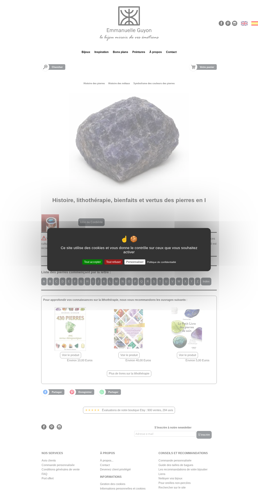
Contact (171, 52)
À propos (155, 52)
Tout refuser (113, 261)
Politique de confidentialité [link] (161, 261)
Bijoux (86, 52)
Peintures (138, 52)
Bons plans (120, 52)
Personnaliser (135, 261)
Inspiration (101, 52)
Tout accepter (92, 261)
